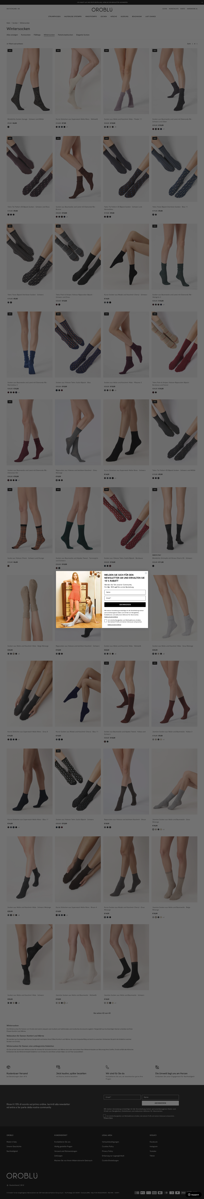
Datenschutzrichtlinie (111, 617)
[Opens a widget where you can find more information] (193, 1195)
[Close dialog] (146, 573)
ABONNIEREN (125, 605)
